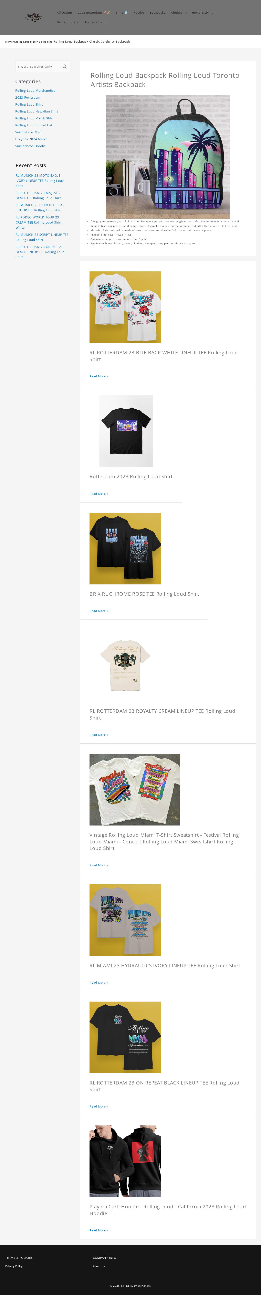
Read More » (99, 376)
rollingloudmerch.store (136, 1285)
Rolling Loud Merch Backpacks (33, 41)
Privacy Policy (14, 1266)
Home (9, 41)
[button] (178, 13)
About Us (99, 1266)
